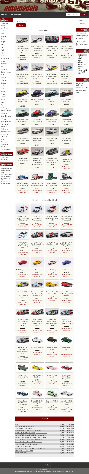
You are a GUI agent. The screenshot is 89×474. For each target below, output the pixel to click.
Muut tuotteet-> (6, 132)
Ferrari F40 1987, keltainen (37, 376)
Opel (2, 75)
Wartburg (4, 108)
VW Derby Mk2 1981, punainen (37, 120)
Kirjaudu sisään (15, 15)
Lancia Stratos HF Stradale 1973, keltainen (22, 101)
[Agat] (82, 61)
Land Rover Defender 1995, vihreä (23, 377)
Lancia (3, 61)
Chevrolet (4, 36)
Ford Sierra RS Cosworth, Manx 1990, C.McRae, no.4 (22, 245)
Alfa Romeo (4, 28)
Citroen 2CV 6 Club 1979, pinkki (37, 402)
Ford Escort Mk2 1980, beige (66, 100)
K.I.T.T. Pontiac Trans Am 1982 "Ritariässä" (28, 439)
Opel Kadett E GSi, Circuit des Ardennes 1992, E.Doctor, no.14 (22, 49)
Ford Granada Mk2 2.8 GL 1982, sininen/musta (30, 448)
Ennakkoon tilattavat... (4, 24)
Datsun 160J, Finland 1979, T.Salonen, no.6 (37, 218)
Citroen (3, 39)
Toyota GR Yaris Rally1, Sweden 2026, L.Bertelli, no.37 (23, 322)
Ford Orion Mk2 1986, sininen (24, 426)
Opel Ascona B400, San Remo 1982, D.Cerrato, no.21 (37, 293)
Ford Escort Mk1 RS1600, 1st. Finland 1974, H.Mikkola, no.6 (37, 161)
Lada (2, 55)
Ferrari (3, 44)
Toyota (3, 99)
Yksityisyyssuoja (82, 36)
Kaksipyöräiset (6, 119)
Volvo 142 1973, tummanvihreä (66, 139)
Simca (3, 91)
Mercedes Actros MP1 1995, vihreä (51, 184)
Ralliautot (4, 113)
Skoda (3, 94)
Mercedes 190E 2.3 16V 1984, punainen (28, 430)
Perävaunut (4, 129)
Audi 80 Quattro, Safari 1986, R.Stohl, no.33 (51, 218)
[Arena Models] (82, 70)
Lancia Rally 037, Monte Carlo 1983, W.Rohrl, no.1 (37, 76)
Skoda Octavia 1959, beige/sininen (22, 120)
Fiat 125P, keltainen (37, 270)
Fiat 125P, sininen (66, 270)
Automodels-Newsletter (5, 158)
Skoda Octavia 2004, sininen (37, 100)
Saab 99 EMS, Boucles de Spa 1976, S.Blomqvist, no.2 (23, 294)
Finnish (81, 21)
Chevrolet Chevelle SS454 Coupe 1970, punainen (66, 293)
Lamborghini (5, 58)
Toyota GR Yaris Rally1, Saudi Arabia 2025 (66, 48)
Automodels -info (82, 88)
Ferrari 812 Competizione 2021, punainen (28, 442)
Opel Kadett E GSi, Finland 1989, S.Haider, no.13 (37, 48)
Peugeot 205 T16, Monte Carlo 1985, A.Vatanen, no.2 (66, 76)
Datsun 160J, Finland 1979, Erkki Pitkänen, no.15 (23, 218)
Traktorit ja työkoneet (4, 125)
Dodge (3, 42)
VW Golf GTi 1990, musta (23, 453)
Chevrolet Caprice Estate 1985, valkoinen (37, 140)
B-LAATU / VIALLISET (4, 135)
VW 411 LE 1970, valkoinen (51, 100)
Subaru (3, 97)
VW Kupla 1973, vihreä (66, 348)
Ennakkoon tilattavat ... (4, 145)
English (82, 23)
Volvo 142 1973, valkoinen (52, 139)
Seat (2, 88)
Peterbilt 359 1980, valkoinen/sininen (23, 184)
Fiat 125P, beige (52, 270)
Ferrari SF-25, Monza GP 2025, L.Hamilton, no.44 (30, 435)
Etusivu (4, 15)
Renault (3, 83)
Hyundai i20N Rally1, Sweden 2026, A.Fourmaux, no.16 (52, 322)
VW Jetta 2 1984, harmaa (23, 446)
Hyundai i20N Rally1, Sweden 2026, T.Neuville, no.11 (22, 350)
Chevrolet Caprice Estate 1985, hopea (22, 139)
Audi (2, 31)
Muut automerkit (6, 111)
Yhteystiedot (80, 41)
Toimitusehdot (81, 33)
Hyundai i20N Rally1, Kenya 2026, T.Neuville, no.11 (37, 244)
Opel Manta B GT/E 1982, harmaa (26, 444)
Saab (2, 86)
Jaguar (3, 53)
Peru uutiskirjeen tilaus (81, 45)
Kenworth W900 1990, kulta (67, 160)
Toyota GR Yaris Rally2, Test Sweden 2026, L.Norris (66, 244)
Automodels (49, 469)
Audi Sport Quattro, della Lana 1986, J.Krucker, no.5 (67, 218)
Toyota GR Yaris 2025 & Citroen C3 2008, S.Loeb (52, 48)
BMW (2, 33)
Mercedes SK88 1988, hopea (67, 184)
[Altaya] (82, 66)
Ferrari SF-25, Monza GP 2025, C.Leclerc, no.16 (30, 437)
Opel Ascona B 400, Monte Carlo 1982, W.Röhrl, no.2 (22, 76)
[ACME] (82, 59)
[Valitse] (82, 55)
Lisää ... (53, 200)
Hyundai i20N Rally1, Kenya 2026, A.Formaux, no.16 (52, 244)
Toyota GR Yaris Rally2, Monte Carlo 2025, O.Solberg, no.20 (52, 161)
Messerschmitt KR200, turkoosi (67, 120)
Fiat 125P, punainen (22, 270)
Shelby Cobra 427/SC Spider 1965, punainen (67, 377)
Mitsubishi (4, 69)
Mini (2, 66)
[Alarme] (82, 63)
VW (2, 105)
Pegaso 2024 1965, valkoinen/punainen (37, 184)
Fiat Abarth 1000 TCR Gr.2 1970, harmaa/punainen (31, 433)
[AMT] (82, 68)
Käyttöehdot (80, 38)
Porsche (3, 80)
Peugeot (3, 77)
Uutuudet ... (4, 142)
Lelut (2, 139)
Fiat (2, 47)
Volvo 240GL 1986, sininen (23, 428)
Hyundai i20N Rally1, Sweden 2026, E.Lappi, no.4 (66, 321)
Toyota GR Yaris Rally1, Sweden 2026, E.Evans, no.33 (37, 322)
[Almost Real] (82, 64)
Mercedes (4, 64)
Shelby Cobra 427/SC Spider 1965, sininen (22, 402)
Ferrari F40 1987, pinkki (51, 376)
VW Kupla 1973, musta (52, 348)
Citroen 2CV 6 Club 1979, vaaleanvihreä (51, 402)
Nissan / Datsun (6, 72)
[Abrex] (82, 57)
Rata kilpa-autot (6, 116)
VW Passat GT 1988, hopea (24, 450)
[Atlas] (82, 74)
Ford (2, 50)
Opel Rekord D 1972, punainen (23, 159)
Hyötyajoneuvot (6, 121)
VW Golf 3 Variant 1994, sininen (51, 120)
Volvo (2, 102)
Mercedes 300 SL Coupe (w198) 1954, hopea (66, 402)
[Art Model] (82, 72)
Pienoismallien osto (81, 91)
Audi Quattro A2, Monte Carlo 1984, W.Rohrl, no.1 (52, 76)
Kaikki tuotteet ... (6, 149)
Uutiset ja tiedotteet (79, 84)
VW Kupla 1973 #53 (37, 347)
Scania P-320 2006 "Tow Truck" (52, 292)
